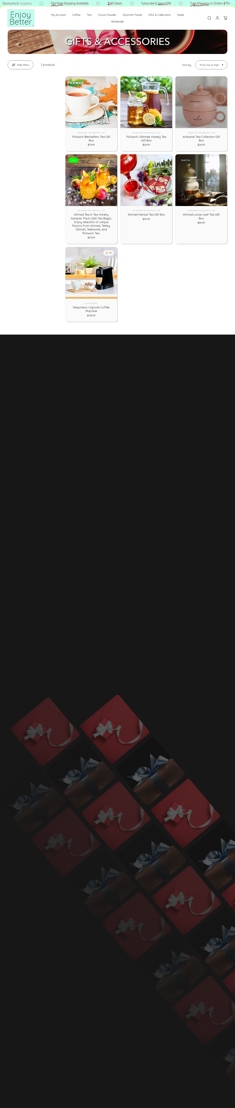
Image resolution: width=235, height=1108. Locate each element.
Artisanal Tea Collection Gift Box (201, 138)
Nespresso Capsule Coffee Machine (91, 309)
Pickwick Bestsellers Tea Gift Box (91, 138)
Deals (98, 3)
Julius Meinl (91, 303)
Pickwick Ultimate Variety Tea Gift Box (146, 138)
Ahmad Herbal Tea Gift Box (146, 214)
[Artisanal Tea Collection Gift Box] (201, 102)
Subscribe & (139, 3)
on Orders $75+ (194, 3)
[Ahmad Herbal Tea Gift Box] (146, 180)
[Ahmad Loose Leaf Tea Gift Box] (201, 180)
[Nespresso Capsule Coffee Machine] (91, 273)
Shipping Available (53, 3)
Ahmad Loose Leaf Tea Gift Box (201, 216)
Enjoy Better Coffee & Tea (91, 133)
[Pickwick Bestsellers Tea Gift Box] (91, 102)
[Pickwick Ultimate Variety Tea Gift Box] (146, 102)
